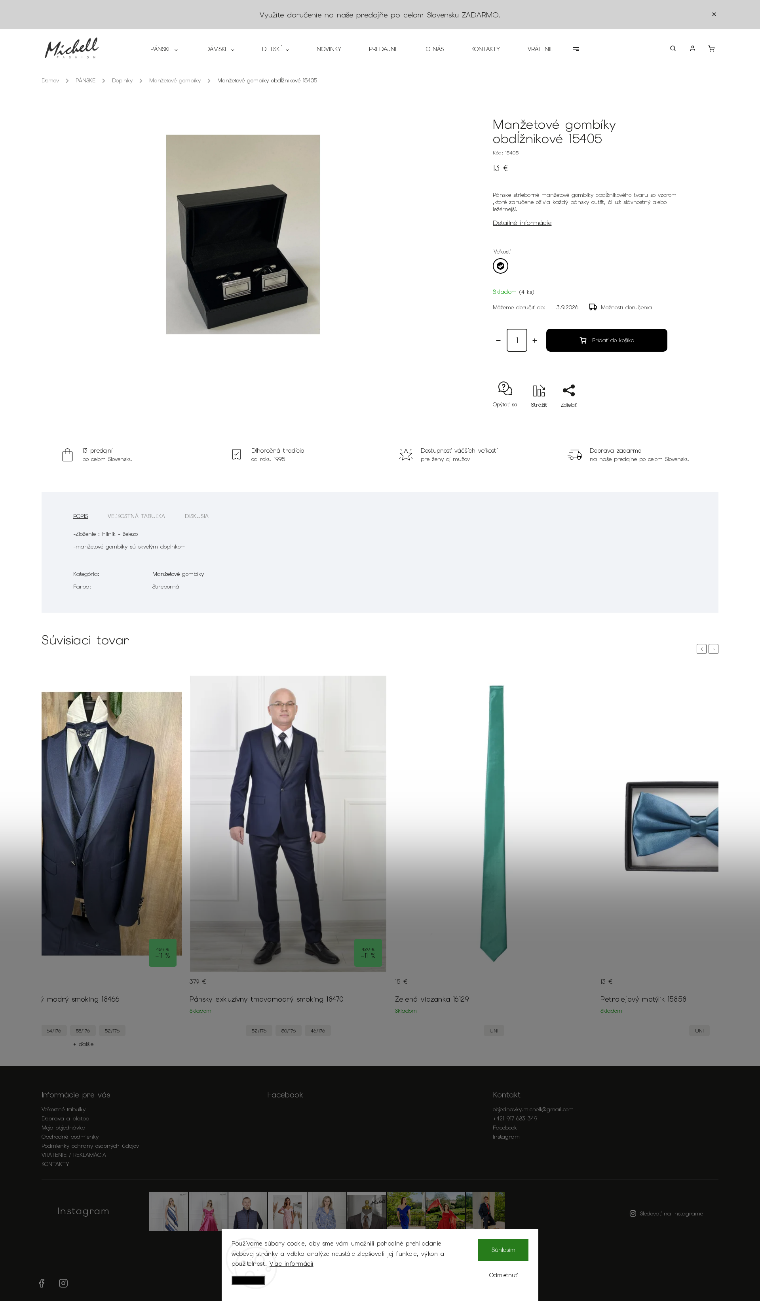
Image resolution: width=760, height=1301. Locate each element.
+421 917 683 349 (515, 1118)
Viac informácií (292, 1264)
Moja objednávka (64, 1127)
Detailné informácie (522, 222)
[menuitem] (171, 49)
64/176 (54, 1030)
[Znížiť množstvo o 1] (498, 340)
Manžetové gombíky (178, 573)
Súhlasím (503, 1250)
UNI (494, 1030)
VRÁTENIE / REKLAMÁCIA (74, 1154)
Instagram (506, 1136)
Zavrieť (651, 418)
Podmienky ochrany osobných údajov (90, 1145)
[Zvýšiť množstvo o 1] (534, 340)
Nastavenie (248, 1280)
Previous (703, 649)
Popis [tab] (80, 516)
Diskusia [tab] (197, 516)
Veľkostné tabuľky (64, 1109)
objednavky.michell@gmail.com (533, 1109)
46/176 (318, 1030)
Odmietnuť (503, 1275)
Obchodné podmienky (70, 1136)
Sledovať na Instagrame (671, 1213)
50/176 (288, 1030)
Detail (168, 986)
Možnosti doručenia (626, 307)
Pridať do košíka (613, 340)
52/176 (112, 1030)
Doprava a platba (65, 1118)
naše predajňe (362, 15)
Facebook (505, 1127)
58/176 (83, 1030)
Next (714, 649)
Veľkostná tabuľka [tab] (136, 516)
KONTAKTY (55, 1164)
